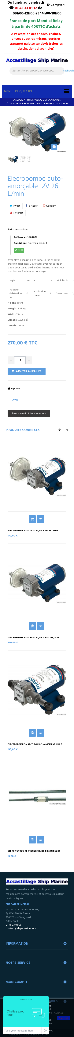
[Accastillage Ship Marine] (37, 62)
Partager (32, 206)
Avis (15, 400)
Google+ (51, 206)
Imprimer (15, 388)
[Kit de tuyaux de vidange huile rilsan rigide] (37, 796)
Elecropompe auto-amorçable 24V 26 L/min (33, 637)
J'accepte (63, 1018)
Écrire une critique (18, 230)
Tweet (16, 206)
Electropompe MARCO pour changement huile (35, 744)
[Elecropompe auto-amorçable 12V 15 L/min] (37, 476)
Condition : (20, 243)
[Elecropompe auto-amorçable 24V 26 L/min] (37, 582)
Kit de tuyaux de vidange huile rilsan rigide (34, 851)
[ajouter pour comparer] (40, 519)
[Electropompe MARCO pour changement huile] (37, 689)
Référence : (20, 237)
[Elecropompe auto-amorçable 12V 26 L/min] (13, 159)
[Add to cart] (32, 519)
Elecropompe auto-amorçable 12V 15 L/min (33, 531)
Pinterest (17, 213)
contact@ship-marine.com (21, 928)
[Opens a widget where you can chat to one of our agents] (26, 1015)
